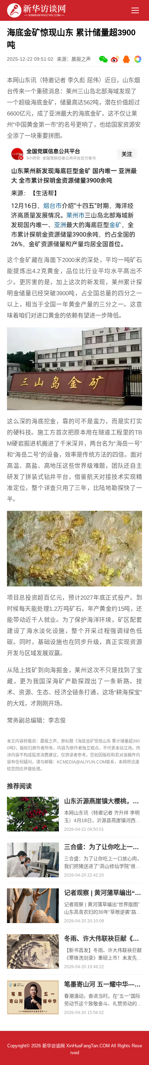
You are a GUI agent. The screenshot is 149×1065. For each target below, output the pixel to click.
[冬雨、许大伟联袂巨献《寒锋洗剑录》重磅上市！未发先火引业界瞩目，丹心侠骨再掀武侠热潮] (33, 937)
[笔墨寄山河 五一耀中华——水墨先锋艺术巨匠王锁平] (33, 983)
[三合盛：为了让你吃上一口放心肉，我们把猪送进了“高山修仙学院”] (33, 846)
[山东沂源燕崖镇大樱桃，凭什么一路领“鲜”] (33, 800)
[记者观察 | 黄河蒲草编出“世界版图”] (33, 892)
